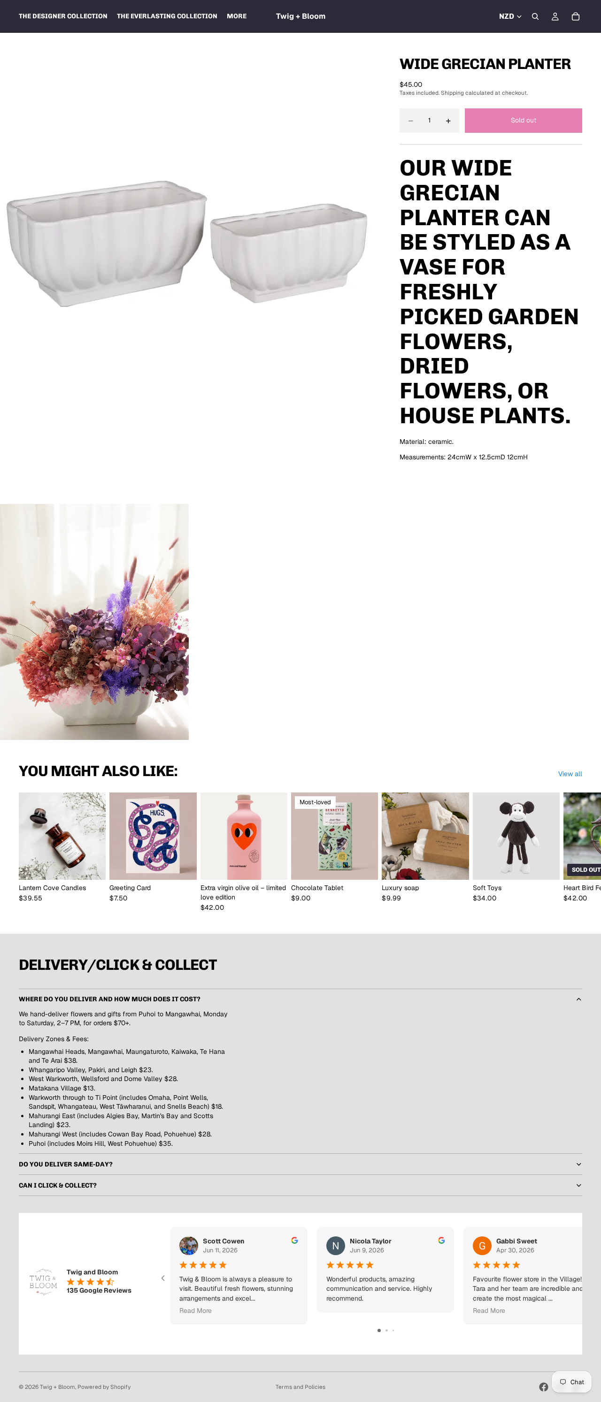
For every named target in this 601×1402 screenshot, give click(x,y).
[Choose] (91, 865)
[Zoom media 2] (94, 622)
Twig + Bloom (57, 1387)
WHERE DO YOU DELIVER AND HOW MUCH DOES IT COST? (109, 999)
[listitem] (236, 16)
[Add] (272, 865)
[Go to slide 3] (393, 1330)
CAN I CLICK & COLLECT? (58, 1185)
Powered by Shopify (104, 1387)
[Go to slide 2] (386, 1330)
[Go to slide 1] (379, 1330)
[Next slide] (572, 852)
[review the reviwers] (294, 1240)
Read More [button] (195, 1310)
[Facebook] (543, 1387)
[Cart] (575, 16)
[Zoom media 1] (188, 268)
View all (570, 774)
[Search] (535, 16)
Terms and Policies (300, 1387)
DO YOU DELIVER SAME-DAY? (66, 1164)
